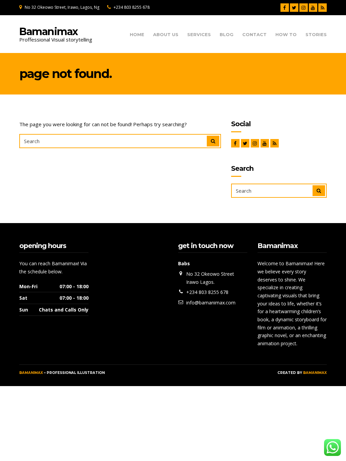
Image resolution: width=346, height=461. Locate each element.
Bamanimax (48, 31)
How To (286, 34)
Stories (316, 34)
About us (165, 34)
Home (137, 34)
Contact (254, 34)
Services (199, 34)
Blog (226, 34)
